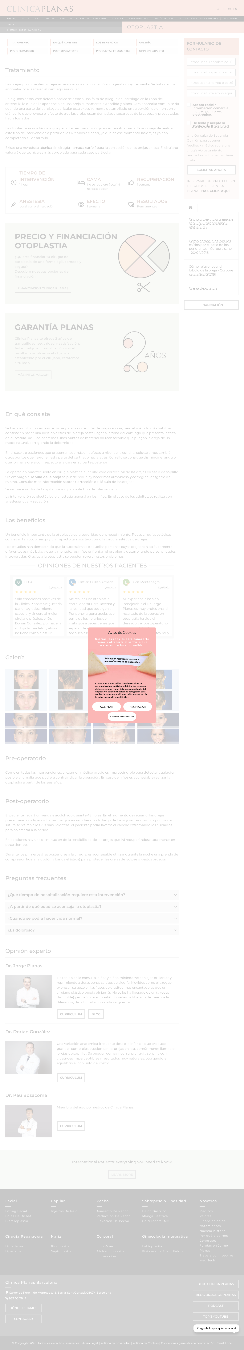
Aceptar (106, 706)
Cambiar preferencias (122, 716)
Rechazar (138, 706)
